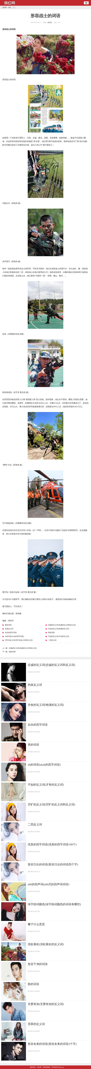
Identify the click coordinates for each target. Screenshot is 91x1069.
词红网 (4, 7)
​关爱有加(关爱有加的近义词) (46, 1004)
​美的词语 (33, 744)
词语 (9, 7)
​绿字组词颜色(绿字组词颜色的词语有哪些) (54, 904)
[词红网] (9, 5)
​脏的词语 (33, 984)
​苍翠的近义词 (36, 1024)
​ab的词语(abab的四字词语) (44, 764)
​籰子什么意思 (36, 924)
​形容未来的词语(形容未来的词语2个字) (52, 1043)
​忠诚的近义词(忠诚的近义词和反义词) (23, 648)
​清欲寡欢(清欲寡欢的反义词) (46, 944)
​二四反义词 (35, 824)
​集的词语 (12, 652)
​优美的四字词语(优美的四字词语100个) (52, 844)
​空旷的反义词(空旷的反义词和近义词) (51, 804)
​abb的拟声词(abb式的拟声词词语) (48, 884)
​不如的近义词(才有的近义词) (46, 784)
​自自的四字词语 (38, 724)
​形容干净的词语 (38, 964)
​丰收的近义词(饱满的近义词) (46, 704)
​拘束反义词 (35, 684)
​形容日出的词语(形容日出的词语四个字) (53, 864)
